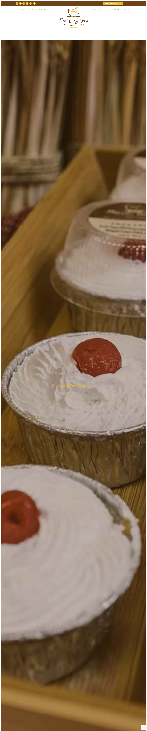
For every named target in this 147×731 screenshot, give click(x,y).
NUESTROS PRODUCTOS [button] (47, 10)
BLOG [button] (93, 10)
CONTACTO (101, 10)
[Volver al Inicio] (73, 17)
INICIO (23, 10)
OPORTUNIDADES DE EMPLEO (118, 10)
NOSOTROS (32, 10)
